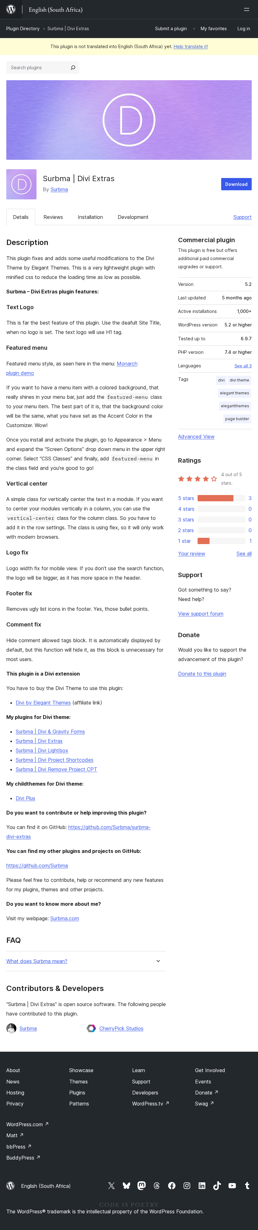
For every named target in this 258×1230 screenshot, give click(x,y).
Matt (15, 1135)
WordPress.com (27, 1124)
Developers (145, 1092)
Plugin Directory (23, 28)
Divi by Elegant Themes (43, 702)
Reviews (53, 217)
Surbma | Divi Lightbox (42, 750)
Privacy (15, 1103)
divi (221, 380)
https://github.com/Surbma (37, 865)
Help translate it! (191, 46)
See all (244, 553)
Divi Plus (25, 798)
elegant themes (234, 393)
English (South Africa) (46, 1186)
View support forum (200, 613)
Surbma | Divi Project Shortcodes (54, 760)
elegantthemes (235, 406)
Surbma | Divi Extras (39, 741)
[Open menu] (248, 9)
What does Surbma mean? (36, 961)
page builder (237, 418)
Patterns (79, 1103)
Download (236, 184)
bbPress (19, 1147)
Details (21, 217)
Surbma (59, 189)
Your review (191, 553)
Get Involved (210, 1070)
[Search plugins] (73, 67)
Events (203, 1081)
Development (133, 217)
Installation (90, 217)
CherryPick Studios (121, 1028)
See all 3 (243, 365)
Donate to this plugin (202, 674)
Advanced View (196, 436)
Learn (138, 1070)
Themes (78, 1081)
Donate (207, 1092)
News (13, 1081)
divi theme (239, 380)
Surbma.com (64, 918)
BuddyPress (23, 1158)
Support (242, 217)
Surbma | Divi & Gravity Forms (50, 731)
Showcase (81, 1070)
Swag (204, 1103)
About (13, 1070)
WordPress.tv (151, 1103)
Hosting (15, 1092)
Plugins (77, 1092)
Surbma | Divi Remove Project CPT (56, 769)
